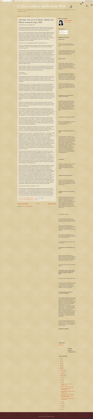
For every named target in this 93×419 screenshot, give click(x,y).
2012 (61, 361)
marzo (62, 403)
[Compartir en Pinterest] (43, 198)
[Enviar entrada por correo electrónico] (36, 198)
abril (62, 401)
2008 (61, 368)
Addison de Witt (68, 20)
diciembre (63, 370)
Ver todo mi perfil (67, 22)
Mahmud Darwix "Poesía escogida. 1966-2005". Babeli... (67, 396)
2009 (61, 367)
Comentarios (62, 33)
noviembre (63, 372)
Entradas (62, 31)
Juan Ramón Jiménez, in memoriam (67, 386)
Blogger (53, 416)
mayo (62, 382)
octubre (62, 373)
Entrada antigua (52, 203)
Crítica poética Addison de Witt (41, 5)
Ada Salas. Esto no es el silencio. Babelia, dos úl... (67, 384)
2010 (61, 365)
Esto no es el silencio (34, 199)
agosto (62, 377)
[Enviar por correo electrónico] (38, 198)
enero (62, 407)
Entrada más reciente (22, 203)
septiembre (63, 375)
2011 (61, 363)
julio (62, 379)
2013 (61, 360)
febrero (62, 405)
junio (62, 380)
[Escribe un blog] (39, 198)
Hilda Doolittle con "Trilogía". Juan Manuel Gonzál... (67, 389)
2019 (61, 358)
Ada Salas (24, 199)
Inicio (38, 203)
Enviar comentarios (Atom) (28, 206)
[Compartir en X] (40, 198)
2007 (61, 409)
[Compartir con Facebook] (41, 198)
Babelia (28, 199)
